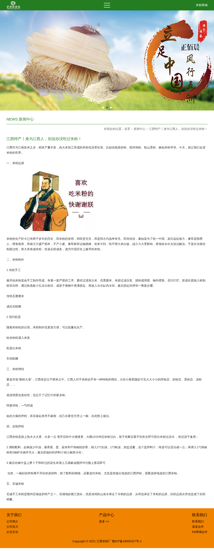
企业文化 (12, 531)
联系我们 (199, 515)
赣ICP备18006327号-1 (127, 541)
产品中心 (106, 515)
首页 (127, 129)
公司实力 (12, 526)
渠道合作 (198, 526)
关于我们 (14, 515)
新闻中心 (139, 129)
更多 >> (104, 521)
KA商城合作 (200, 531)
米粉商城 (202, 5)
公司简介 (12, 521)
